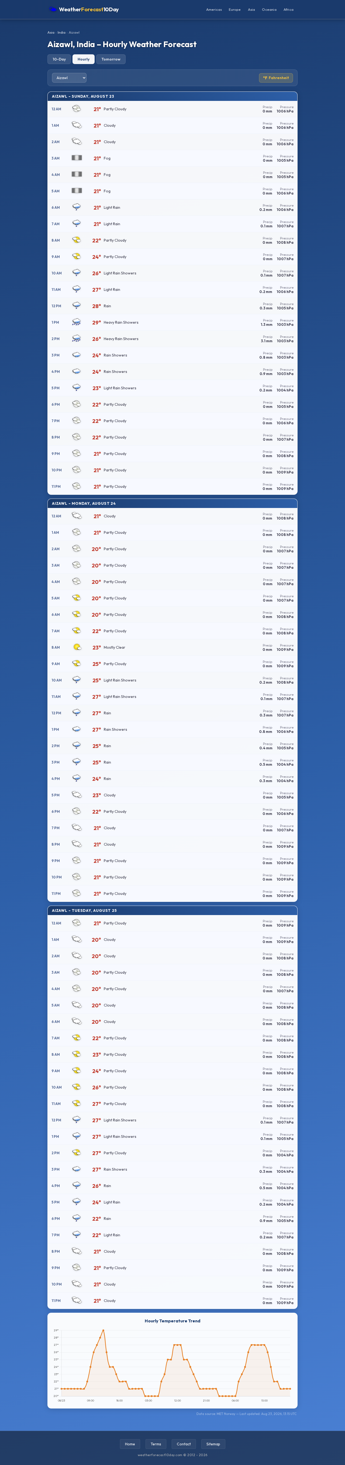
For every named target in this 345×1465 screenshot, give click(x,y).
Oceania (269, 9)
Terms (156, 1444)
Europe (235, 9)
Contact (184, 1444)
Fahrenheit (276, 77)
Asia (251, 9)
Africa (289, 9)
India (61, 32)
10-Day (59, 59)
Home (130, 1444)
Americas (214, 9)
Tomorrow (110, 59)
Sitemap (213, 1444)
